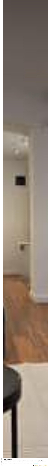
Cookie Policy (36, 463)
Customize (36, 465)
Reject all (40, 465)
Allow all (45, 465)
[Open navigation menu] (1, 1)
